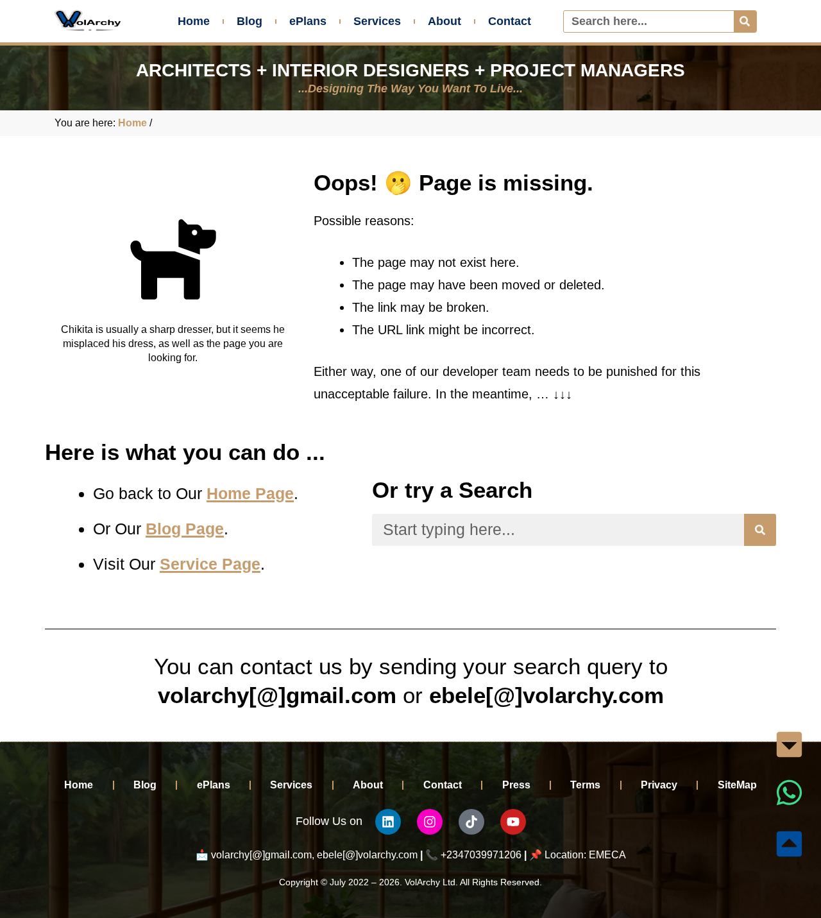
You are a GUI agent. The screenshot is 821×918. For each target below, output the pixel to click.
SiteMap (737, 784)
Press (516, 784)
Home (194, 21)
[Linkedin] (388, 822)
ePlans (307, 21)
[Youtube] (513, 822)
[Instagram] (430, 822)
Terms (585, 784)
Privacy (659, 784)
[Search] (745, 21)
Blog (249, 21)
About (444, 21)
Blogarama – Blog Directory (410, 889)
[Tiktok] (471, 822)
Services (377, 21)
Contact (509, 21)
